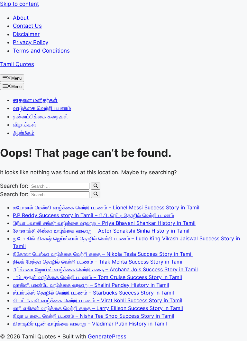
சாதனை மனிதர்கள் (35, 100)
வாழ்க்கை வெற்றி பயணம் (42, 108)
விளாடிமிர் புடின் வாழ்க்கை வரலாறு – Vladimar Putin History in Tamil (90, 323)
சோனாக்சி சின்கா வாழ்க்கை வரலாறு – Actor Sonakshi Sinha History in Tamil (101, 230)
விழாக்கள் (24, 124)
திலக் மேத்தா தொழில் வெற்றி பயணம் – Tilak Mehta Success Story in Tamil (98, 261)
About (21, 18)
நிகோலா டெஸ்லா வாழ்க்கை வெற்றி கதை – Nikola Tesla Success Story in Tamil (103, 254)
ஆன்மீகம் (23, 133)
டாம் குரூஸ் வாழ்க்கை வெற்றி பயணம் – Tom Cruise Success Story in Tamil (97, 277)
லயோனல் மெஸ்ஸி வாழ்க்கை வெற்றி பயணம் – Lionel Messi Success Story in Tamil (106, 207)
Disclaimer (26, 34)
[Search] (95, 186)
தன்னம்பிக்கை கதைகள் (40, 116)
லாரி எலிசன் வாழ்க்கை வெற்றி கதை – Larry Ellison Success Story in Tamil (98, 308)
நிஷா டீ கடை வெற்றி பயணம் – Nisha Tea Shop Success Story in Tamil (93, 316)
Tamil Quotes (17, 64)
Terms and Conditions (41, 50)
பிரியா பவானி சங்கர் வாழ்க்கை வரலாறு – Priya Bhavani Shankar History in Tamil (104, 223)
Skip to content (19, 4)
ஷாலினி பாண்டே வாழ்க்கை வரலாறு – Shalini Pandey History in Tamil (91, 285)
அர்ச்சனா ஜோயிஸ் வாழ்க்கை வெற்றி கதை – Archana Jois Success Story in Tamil (105, 269)
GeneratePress (107, 336)
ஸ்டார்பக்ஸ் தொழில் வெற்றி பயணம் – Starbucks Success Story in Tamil (93, 292)
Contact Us (27, 26)
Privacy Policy (30, 42)
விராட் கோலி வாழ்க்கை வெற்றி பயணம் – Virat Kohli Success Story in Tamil (97, 300)
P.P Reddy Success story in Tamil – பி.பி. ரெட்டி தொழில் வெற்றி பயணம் (93, 215)
